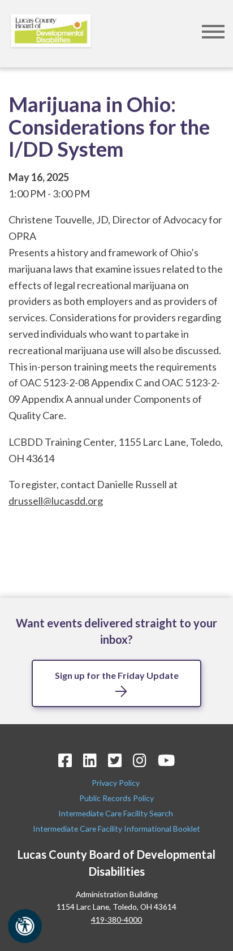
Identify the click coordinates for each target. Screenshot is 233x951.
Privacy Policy (116, 783)
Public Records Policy (116, 798)
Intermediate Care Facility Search (116, 813)
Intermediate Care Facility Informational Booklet (116, 828)
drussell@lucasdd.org (55, 500)
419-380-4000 (116, 919)
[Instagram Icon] (139, 760)
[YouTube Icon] (166, 760)
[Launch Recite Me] (25, 926)
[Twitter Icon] (115, 760)
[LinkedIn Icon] (90, 760)
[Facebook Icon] (65, 760)
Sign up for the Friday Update (117, 675)
